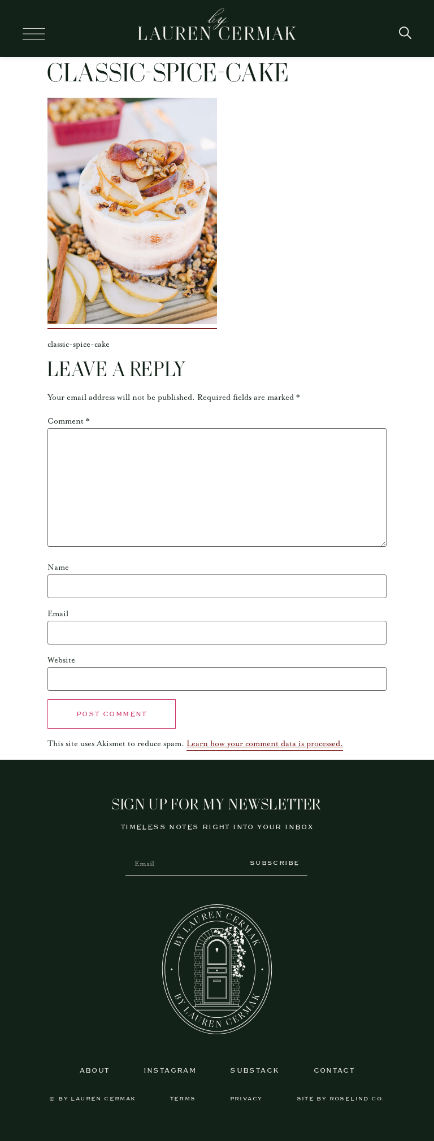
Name (58, 567)
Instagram (170, 1070)
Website (61, 660)
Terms (183, 1099)
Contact (334, 1070)
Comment (68, 421)
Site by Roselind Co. (341, 1099)
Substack (254, 1070)
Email (57, 614)
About (95, 1070)
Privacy (246, 1099)
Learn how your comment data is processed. (264, 743)
